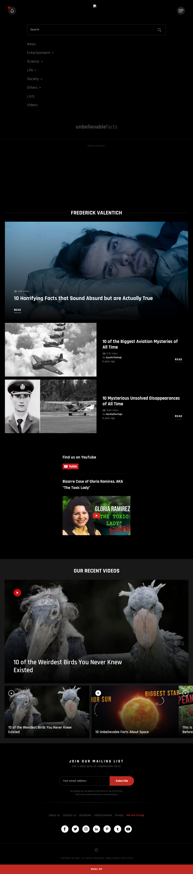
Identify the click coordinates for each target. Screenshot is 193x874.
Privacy (119, 815)
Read (178, 359)
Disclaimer (85, 815)
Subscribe (122, 781)
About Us (54, 815)
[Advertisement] (96, 174)
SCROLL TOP (96, 869)
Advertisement (103, 815)
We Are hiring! (135, 815)
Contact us (69, 815)
